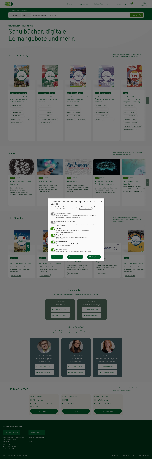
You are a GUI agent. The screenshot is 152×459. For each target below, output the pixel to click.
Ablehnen (57, 257)
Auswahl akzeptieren (75, 257)
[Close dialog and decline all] (101, 201)
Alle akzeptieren (94, 257)
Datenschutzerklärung (85, 209)
